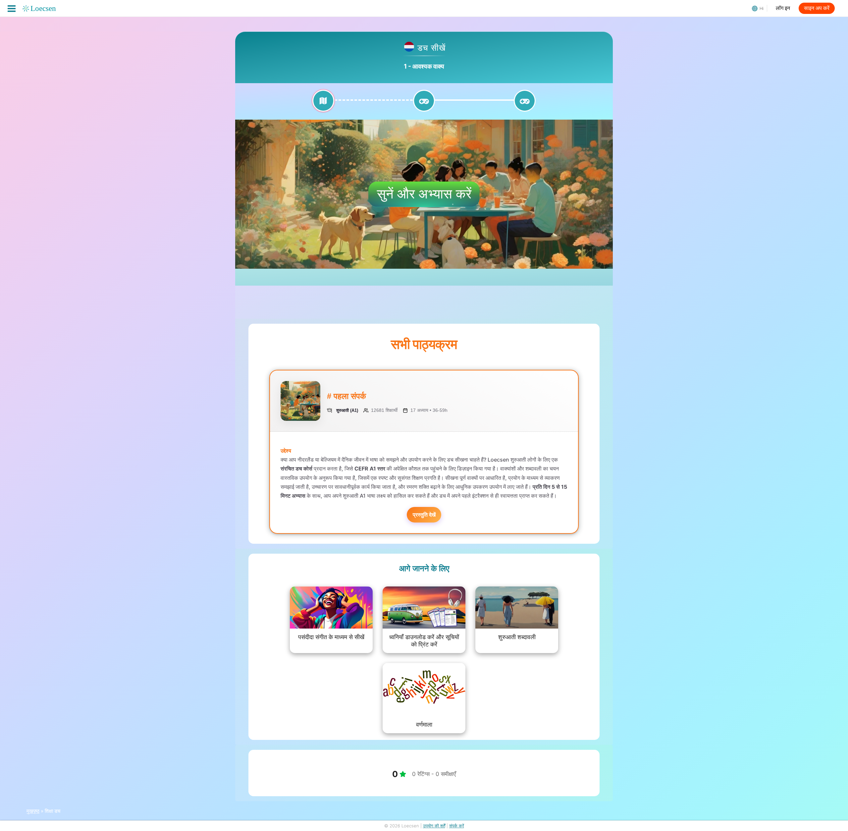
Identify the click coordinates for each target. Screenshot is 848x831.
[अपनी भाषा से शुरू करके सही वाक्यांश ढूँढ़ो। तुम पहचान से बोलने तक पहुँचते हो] (524, 105)
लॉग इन (783, 8)
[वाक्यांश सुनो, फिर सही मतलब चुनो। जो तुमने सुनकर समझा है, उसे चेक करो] (424, 105)
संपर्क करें (456, 825)
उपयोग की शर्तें (434, 825)
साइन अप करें (816, 8)
